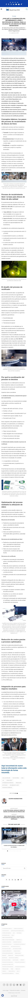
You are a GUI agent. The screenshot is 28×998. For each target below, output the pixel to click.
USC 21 (18, 971)
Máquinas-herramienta (7, 951)
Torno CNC (17, 969)
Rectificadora (15, 960)
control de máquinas (6, 933)
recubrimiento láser (14, 785)
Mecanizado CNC (5, 946)
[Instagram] (11, 4)
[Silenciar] (22, 917)
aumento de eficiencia (18, 928)
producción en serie (19, 955)
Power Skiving (18, 953)
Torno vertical (11, 971)
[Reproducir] (3, 917)
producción (18, 782)
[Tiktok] (21, 4)
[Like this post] (11, 793)
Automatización (5, 930)
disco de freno (16, 778)
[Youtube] (16, 4)
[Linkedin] (13, 4)
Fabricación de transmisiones (8, 939)
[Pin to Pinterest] (15, 793)
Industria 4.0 (18, 939)
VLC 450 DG (19, 339)
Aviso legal (6, 990)
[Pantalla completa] (24, 917)
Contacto (23, 990)
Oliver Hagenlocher (15, 798)
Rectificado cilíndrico (13, 957)
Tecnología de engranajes (7, 962)
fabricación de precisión (7, 937)
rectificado (4, 785)
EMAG (22, 778)
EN (12, 2)
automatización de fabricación (17, 930)
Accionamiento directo (7, 928)
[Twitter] (8, 4)
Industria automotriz (6, 942)
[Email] (19, 4)
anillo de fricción (6, 778)
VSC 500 (17, 973)
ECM (14, 933)
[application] (14, 904)
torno (12, 969)
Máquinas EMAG (17, 951)
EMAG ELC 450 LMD (6, 206)
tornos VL (4, 971)
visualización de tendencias (7, 973)
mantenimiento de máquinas (19, 944)
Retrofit (22, 960)
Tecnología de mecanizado (7, 966)
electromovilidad (5, 935)
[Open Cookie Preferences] (2, 996)
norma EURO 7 (9, 780)
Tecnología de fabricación (7, 964)
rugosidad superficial (7, 787)
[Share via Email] (17, 793)
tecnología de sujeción (19, 966)
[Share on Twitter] (14, 793)
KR (17, 2)
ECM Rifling (19, 933)
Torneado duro (5, 969)
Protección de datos (15, 990)
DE (10, 2)
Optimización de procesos (7, 782)
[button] (2, 839)
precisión (4, 955)
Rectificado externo (6, 960)
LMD (3, 780)
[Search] (26, 9)
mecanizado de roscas (15, 946)
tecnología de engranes (20, 962)
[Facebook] (6, 4)
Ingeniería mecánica (17, 942)
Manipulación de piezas (6, 944)
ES (15, 2)
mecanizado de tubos (6, 948)
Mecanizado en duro (17, 948)
